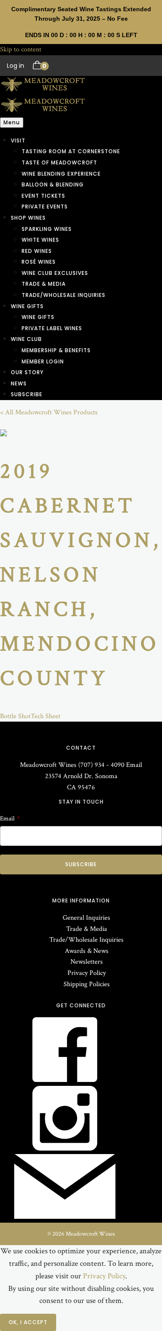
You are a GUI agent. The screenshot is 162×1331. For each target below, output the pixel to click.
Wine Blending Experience (61, 173)
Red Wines (37, 251)
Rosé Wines (39, 261)
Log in (15, 65)
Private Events (45, 206)
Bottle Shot (15, 716)
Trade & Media (44, 283)
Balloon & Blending (53, 184)
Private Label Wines (52, 328)
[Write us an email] (65, 1216)
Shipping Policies (87, 984)
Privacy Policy (86, 973)
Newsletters (86, 961)
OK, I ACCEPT (28, 1322)
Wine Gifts (27, 306)
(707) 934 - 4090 (101, 765)
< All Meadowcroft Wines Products (49, 412)
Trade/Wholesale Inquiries (63, 295)
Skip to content (20, 49)
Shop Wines (28, 217)
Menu (11, 122)
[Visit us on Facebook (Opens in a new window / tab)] (65, 1080)
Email (134, 765)
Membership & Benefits (56, 350)
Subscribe (26, 394)
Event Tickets (43, 195)
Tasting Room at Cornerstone (71, 151)
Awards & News (86, 951)
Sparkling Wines (47, 229)
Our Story (27, 372)
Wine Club (26, 339)
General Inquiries (86, 917)
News (19, 383)
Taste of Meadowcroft (59, 162)
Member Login (43, 361)
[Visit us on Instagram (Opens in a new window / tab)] (65, 1148)
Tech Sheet (45, 716)
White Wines (40, 239)
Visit (18, 140)
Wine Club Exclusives (55, 273)
